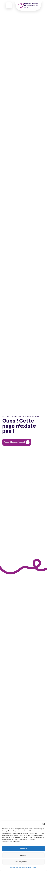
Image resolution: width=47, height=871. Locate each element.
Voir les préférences (23, 862)
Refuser (23, 855)
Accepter (23, 848)
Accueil (5, 416)
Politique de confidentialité (23, 867)
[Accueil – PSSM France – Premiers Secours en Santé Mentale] (28, 5)
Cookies (12, 867)
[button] (43, 824)
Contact (34, 867)
